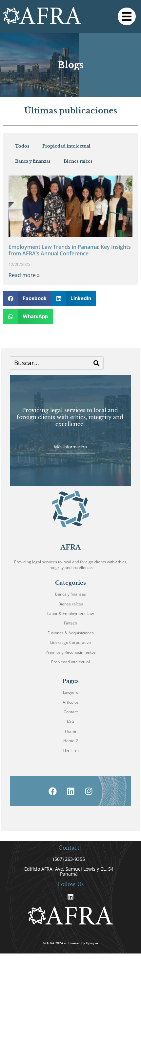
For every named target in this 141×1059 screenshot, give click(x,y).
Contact (71, 712)
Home (70, 731)
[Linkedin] (70, 896)
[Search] (96, 363)
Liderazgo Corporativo (70, 642)
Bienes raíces (78, 161)
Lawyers (70, 692)
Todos (22, 146)
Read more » (24, 275)
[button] (127, 16)
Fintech (70, 623)
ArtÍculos (71, 702)
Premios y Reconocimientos (71, 652)
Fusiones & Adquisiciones (71, 633)
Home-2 (70, 740)
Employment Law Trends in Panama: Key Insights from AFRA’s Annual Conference (70, 250)
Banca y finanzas (32, 161)
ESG (70, 721)
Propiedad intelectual (66, 146)
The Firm (71, 750)
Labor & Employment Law (70, 613)
